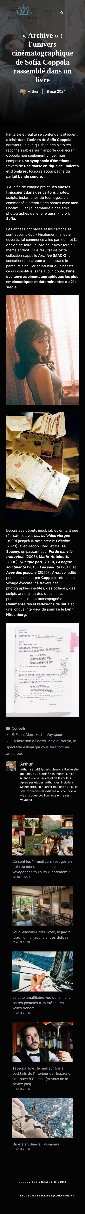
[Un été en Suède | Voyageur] (42, 1135)
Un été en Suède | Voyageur (35, 1144)
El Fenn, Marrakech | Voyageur (37, 734)
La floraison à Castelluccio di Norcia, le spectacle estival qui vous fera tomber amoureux (41, 747)
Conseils (19, 728)
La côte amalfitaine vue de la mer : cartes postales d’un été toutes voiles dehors (41, 1002)
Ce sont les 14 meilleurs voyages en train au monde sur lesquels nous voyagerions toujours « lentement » (42, 866)
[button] (61, 13)
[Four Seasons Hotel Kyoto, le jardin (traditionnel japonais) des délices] (42, 923)
